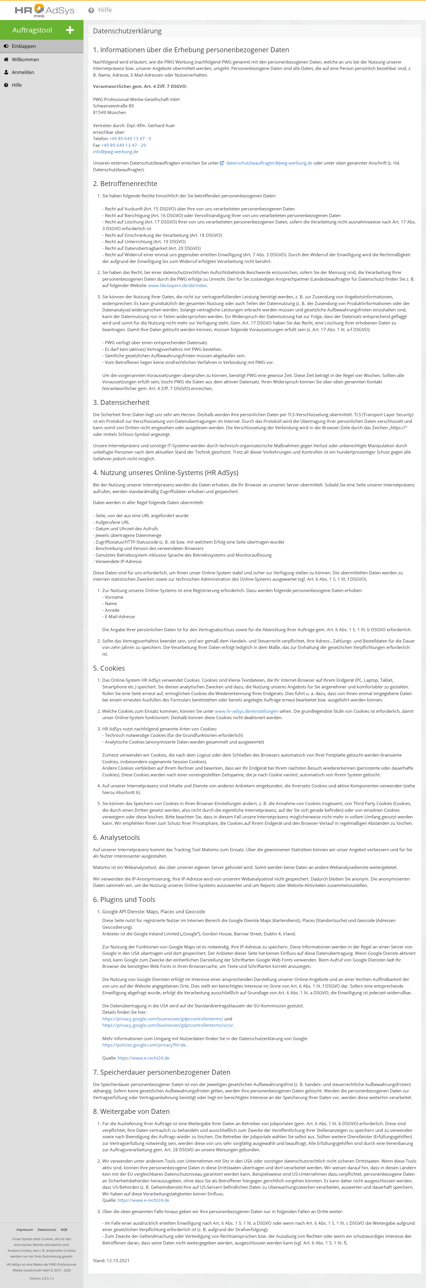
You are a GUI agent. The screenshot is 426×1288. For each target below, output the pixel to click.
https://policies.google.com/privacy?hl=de (144, 1045)
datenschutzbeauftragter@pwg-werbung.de (269, 163)
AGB (64, 1229)
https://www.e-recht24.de (142, 1058)
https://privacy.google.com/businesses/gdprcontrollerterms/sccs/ (167, 1025)
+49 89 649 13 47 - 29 (123, 145)
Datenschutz (47, 1229)
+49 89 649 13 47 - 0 (130, 138)
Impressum (25, 1229)
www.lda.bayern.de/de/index (177, 285)
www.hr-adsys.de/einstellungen (246, 711)
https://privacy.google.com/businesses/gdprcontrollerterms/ (162, 1019)
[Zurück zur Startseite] (41, 10)
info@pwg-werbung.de (115, 151)
